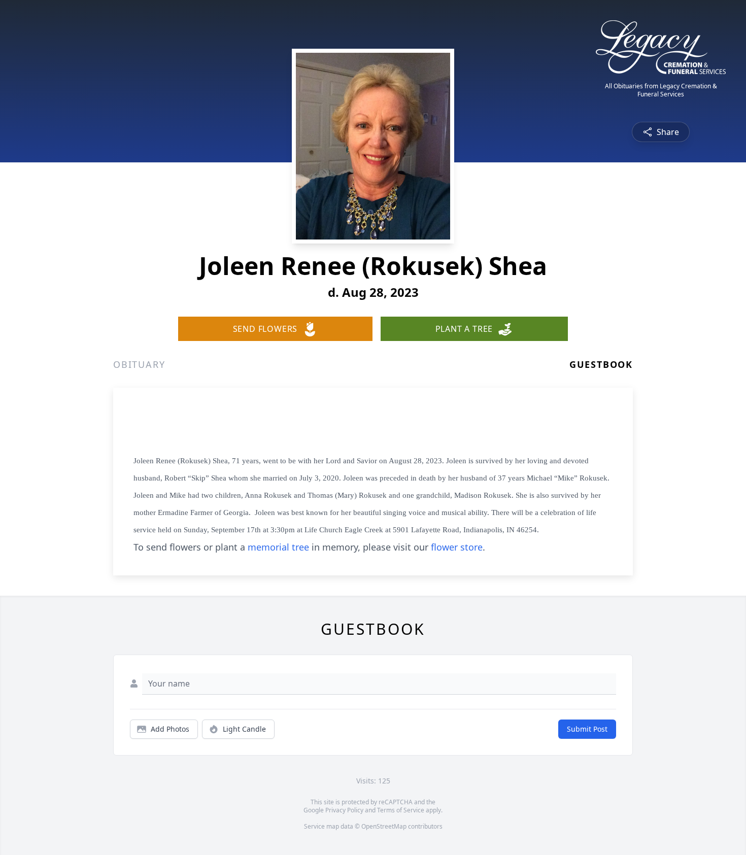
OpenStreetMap (383, 826)
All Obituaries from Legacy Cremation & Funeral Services (661, 90)
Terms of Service (400, 810)
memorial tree (278, 547)
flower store (457, 547)
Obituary (139, 364)
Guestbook (601, 364)
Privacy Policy (344, 810)
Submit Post (587, 729)
